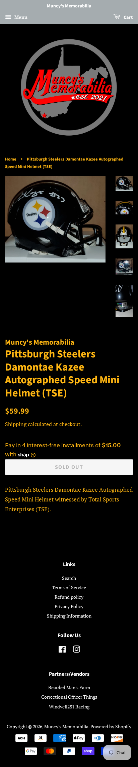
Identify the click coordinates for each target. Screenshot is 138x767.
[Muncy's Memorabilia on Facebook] (62, 650)
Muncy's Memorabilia (66, 726)
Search (69, 578)
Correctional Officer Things (69, 697)
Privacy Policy (69, 606)
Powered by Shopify (110, 726)
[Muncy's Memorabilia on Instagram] (76, 650)
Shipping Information (69, 616)
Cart (128, 17)
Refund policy (69, 597)
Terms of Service (69, 587)
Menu (20, 17)
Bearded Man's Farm (69, 687)
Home (10, 159)
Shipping (15, 424)
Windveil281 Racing (69, 706)
